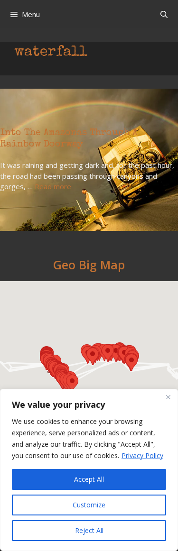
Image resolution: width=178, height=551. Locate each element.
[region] (89, 470)
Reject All (89, 530)
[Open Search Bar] (164, 14)
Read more (53, 186)
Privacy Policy (142, 455)
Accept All (89, 479)
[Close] (168, 397)
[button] (72, 383)
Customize (89, 504)
